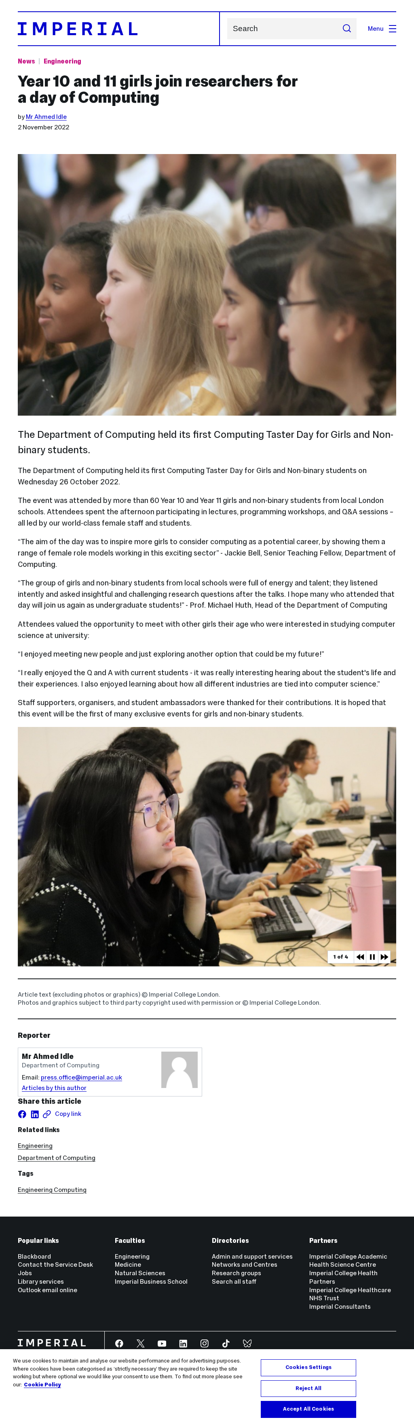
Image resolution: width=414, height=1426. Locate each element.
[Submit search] (347, 28)
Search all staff (234, 1281)
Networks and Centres (244, 1264)
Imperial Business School (151, 1281)
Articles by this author (54, 1088)
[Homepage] (119, 28)
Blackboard (34, 1256)
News (26, 61)
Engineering (62, 61)
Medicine (128, 1264)
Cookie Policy (42, 1385)
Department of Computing (56, 1158)
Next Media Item (384, 957)
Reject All (308, 1388)
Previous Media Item (360, 957)
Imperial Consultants (340, 1306)
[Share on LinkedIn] (34, 1114)
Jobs (25, 1273)
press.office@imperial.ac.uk (81, 1077)
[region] (207, 1387)
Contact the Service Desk (55, 1264)
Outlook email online (47, 1290)
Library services (41, 1281)
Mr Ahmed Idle (46, 116)
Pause (372, 957)
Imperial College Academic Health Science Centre (348, 1261)
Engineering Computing (52, 1190)
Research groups (236, 1273)
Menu (376, 28)
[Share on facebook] (22, 1114)
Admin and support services (252, 1256)
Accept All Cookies (308, 1409)
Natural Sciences (140, 1273)
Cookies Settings (308, 1367)
